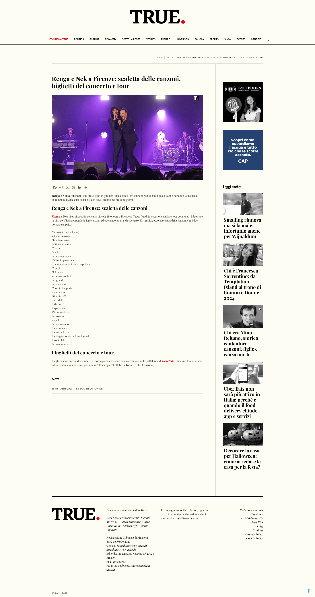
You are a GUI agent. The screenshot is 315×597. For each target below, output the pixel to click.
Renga (56, 216)
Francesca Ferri (129, 518)
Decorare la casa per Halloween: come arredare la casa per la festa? (242, 458)
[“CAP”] (243, 149)
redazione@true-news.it (132, 545)
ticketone (168, 361)
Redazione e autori (251, 510)
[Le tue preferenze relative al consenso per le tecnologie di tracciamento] (308, 590)
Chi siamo (256, 514)
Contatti (258, 530)
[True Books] (243, 120)
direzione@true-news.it (121, 549)
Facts (169, 57)
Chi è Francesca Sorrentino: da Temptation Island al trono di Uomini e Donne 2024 (242, 284)
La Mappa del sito (252, 518)
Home (160, 57)
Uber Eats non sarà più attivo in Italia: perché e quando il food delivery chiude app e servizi (242, 402)
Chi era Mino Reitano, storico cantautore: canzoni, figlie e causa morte (241, 343)
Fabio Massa (140, 510)
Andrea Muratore (130, 522)
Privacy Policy (254, 534)
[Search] (267, 39)
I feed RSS (256, 522)
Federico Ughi (130, 526)
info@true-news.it (187, 518)
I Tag (260, 526)
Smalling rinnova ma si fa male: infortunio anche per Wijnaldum (242, 228)
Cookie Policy (254, 538)
